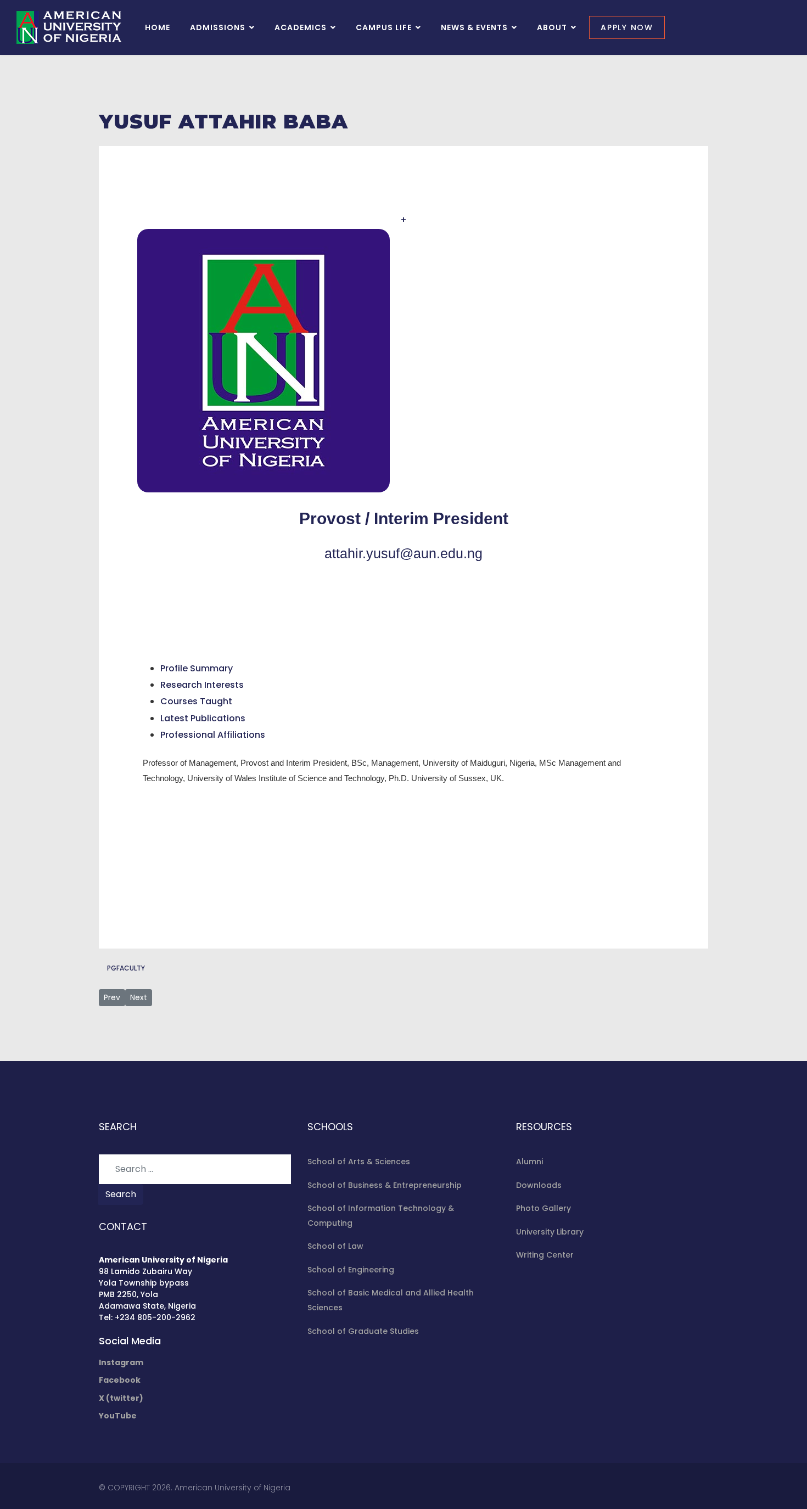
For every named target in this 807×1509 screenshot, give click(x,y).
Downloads (539, 1185)
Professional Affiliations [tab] (212, 734)
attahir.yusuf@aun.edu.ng (403, 553)
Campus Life (384, 27)
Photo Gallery (543, 1208)
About (552, 27)
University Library (550, 1231)
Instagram (121, 1362)
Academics (300, 27)
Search (120, 1194)
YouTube (118, 1415)
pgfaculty (126, 968)
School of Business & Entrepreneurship (384, 1185)
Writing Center (545, 1254)
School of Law (335, 1246)
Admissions (217, 27)
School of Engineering (350, 1269)
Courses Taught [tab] (196, 701)
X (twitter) (121, 1398)
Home (157, 27)
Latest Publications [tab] (202, 718)
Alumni (529, 1161)
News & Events (474, 27)
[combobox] (195, 1169)
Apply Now (627, 27)
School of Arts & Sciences (358, 1161)
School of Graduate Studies (363, 1331)
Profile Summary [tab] (196, 668)
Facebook (120, 1380)
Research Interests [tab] (202, 684)
